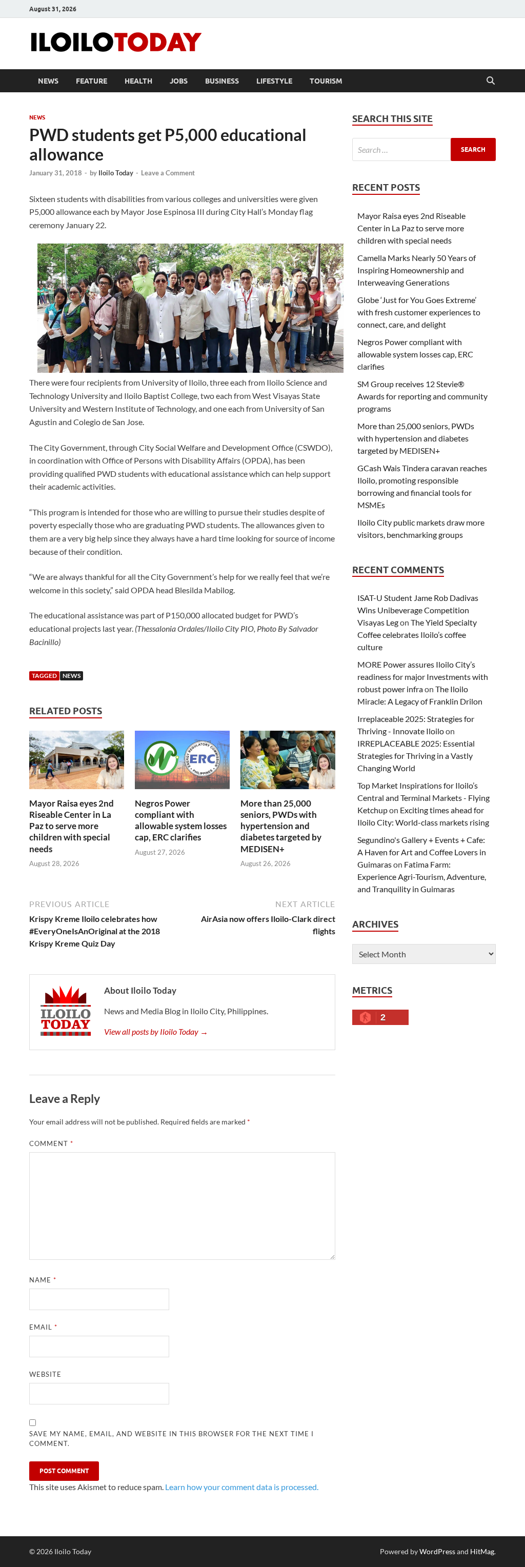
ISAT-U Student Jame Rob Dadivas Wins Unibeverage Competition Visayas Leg (417, 610)
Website (45, 1374)
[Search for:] (424, 149)
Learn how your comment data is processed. (241, 1487)
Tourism (326, 81)
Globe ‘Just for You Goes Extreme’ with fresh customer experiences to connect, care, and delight (418, 312)
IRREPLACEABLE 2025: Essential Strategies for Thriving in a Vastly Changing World (416, 755)
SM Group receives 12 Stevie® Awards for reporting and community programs (422, 396)
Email (43, 1327)
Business (222, 81)
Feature (91, 81)
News (48, 81)
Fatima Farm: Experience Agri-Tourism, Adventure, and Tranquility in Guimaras (421, 876)
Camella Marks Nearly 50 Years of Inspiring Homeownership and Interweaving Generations (416, 270)
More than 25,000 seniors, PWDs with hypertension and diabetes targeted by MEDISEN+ (280, 826)
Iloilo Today (115, 173)
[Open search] (490, 81)
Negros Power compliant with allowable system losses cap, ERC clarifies (181, 820)
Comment (51, 1143)
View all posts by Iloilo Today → (156, 1031)
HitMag (482, 1551)
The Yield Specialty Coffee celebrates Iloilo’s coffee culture (417, 634)
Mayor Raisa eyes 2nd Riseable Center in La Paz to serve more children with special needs (71, 826)
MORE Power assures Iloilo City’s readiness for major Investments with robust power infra (422, 676)
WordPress (437, 1551)
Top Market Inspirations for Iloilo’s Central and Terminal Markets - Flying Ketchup (423, 797)
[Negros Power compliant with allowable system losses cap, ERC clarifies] (182, 763)
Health (138, 81)
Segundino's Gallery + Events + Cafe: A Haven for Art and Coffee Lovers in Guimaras (421, 852)
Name (42, 1280)
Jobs (179, 81)
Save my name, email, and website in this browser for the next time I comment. (171, 1439)
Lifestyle (274, 81)
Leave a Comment (168, 173)
